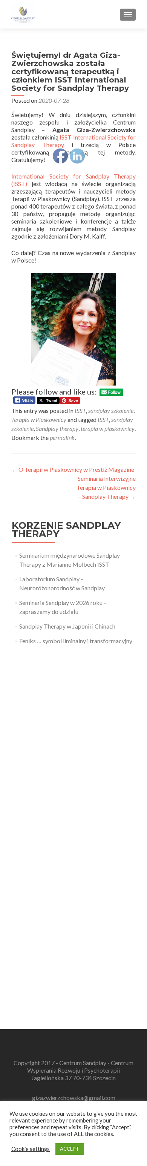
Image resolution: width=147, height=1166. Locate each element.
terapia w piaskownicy (108, 428)
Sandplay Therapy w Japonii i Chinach (67, 626)
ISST (80, 410)
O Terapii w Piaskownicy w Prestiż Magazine (72, 469)
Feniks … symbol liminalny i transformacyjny (75, 640)
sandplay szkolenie (110, 410)
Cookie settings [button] (30, 1149)
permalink (62, 437)
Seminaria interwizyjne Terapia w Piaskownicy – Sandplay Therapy (106, 487)
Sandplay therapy (57, 428)
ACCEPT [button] (69, 1149)
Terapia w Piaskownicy (38, 419)
